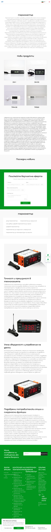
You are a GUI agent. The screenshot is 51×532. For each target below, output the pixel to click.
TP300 (36, 107)
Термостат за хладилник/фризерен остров (19, 485)
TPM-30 (14, 107)
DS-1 (14, 82)
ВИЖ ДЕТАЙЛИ (14, 70)
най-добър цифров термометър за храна (18, 223)
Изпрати (25, 203)
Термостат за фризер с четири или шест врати (18, 497)
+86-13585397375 (43, 498)
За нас (7, 472)
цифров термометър (12, 226)
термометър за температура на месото (19, 232)
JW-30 (36, 82)
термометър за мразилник (28, 221)
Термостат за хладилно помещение (18, 474)
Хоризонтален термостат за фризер (18, 505)
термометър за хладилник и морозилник (18, 229)
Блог (6, 477)
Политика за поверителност (42, 528)
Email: (42, 504)
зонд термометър (12, 221)
